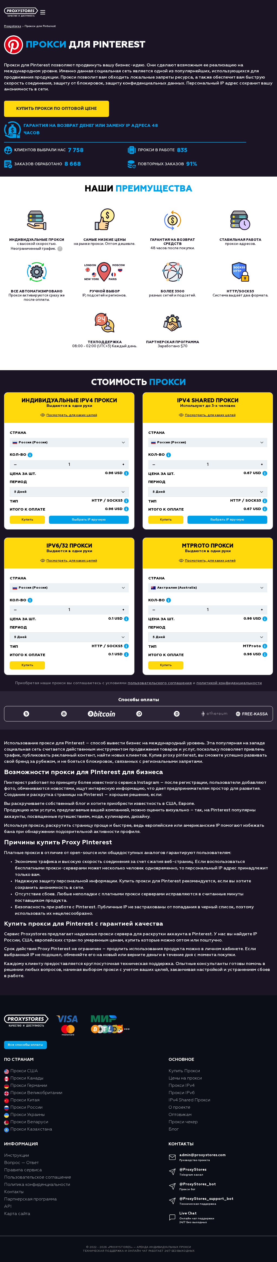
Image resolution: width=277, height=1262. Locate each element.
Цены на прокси (185, 1078)
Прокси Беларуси (29, 1122)
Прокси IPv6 (182, 1093)
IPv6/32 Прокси (69, 546)
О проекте (179, 1107)
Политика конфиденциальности (37, 1185)
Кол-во (156, 455)
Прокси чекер (183, 1122)
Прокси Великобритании (36, 1093)
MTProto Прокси (207, 546)
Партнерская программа (30, 1199)
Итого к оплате (166, 509)
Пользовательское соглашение (37, 1177)
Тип (152, 501)
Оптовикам (180, 1115)
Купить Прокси (184, 1071)
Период (156, 482)
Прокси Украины (27, 1115)
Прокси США (24, 1071)
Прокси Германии (28, 1086)
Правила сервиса (23, 1170)
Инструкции (16, 1155)
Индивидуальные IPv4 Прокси (69, 400)
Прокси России (26, 1107)
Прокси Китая (24, 1100)
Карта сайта (17, 1214)
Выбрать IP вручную (227, 519)
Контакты (14, 1192)
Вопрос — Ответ (21, 1163)
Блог (174, 1129)
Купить (166, 519)
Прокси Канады (26, 1078)
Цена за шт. (161, 474)
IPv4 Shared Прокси (208, 400)
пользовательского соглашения (160, 683)
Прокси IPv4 (181, 1086)
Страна (156, 433)
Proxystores (12, 26)
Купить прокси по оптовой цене (56, 109)
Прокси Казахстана (31, 1129)
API (8, 1206)
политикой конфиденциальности (229, 683)
